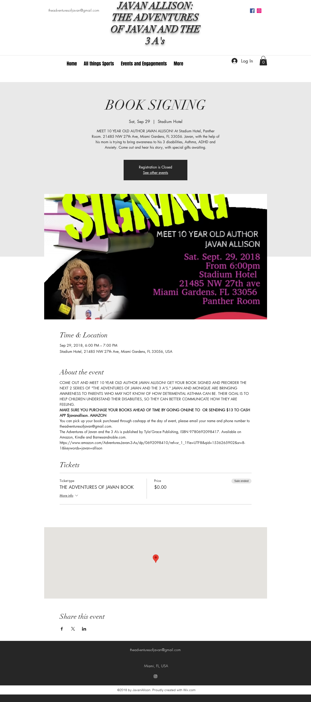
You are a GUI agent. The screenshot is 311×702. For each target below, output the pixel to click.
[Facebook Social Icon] (252, 10)
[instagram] (259, 10)
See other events (155, 172)
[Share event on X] (73, 629)
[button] (263, 60)
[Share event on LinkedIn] (84, 629)
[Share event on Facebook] (62, 629)
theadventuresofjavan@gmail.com (73, 10)
